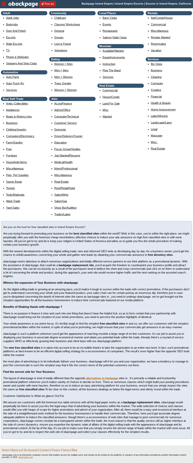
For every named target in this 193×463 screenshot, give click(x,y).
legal (154, 129)
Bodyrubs (12, 24)
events (107, 24)
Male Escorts (14, 43)
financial (156, 96)
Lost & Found (62, 43)
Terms (66, 449)
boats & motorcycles (19, 116)
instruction (109, 64)
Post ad (49, 3)
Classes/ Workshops (67, 24)
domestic (60, 129)
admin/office (62, 110)
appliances (13, 110)
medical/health (63, 162)
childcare (60, 17)
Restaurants (110, 30)
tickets (10, 188)
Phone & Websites (17, 57)
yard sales (12, 207)
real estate (61, 181)
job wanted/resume (67, 155)
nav (4, 4)
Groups (59, 37)
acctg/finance (63, 103)
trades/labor (62, 214)
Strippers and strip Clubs (21, 63)
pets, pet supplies (17, 175)
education (60, 142)
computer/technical (66, 116)
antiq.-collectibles (17, 103)
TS (8, 50)
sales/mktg (61, 194)
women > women (65, 90)
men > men (61, 70)
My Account (31, 449)
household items (16, 162)
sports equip (14, 181)
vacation (156, 50)
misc (106, 110)
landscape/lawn (161, 122)
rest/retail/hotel (64, 188)
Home (5, 449)
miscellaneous (15, 168)
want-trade (13, 201)
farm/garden (14, 142)
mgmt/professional (65, 168)
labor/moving (159, 116)
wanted (107, 116)
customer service (65, 123)
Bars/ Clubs (110, 17)
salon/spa (60, 201)
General (59, 30)
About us (16, 449)
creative (156, 90)
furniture (11, 155)
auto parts (12, 77)
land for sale (111, 103)
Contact (44, 449)
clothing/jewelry (16, 129)
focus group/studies (67, 149)
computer (157, 83)
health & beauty (161, 103)
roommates (158, 43)
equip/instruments (114, 57)
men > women (63, 77)
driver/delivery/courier (68, 136)
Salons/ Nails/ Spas (115, 37)
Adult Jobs (12, 17)
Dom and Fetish (16, 30)
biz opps (156, 64)
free (9, 149)
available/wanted (113, 50)
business (12, 123)
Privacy (55, 449)
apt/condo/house (162, 17)
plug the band (112, 70)
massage (156, 135)
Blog (74, 449)
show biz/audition (65, 207)
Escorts (11, 37)
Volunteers (60, 50)
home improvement (163, 109)
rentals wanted (160, 37)
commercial (110, 90)
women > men (63, 64)
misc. (154, 142)
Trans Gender (62, 83)
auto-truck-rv (15, 83)
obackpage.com (25, 457)
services (11, 90)
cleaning (156, 77)
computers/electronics (20, 136)
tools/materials (15, 194)
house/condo (111, 97)
